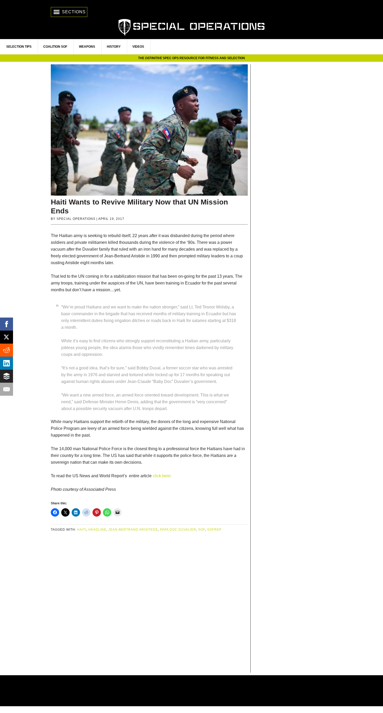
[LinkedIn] (6, 363)
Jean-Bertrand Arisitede (133, 529)
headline (97, 529)
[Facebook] (6, 324)
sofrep (214, 529)
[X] (6, 337)
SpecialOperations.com (191, 26)
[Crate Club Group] (191, 690)
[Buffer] (6, 376)
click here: (162, 476)
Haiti (81, 529)
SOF (201, 529)
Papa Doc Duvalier (178, 529)
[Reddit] (6, 350)
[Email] (6, 389)
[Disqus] (149, 603)
